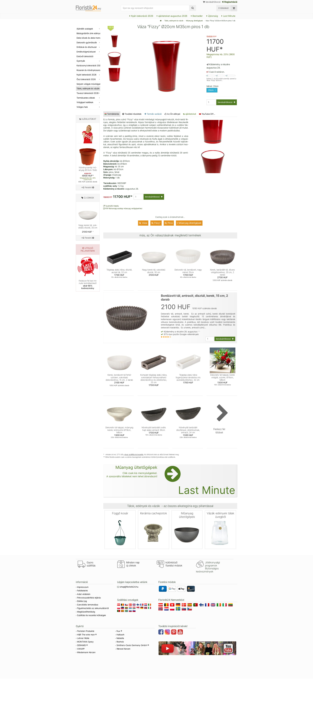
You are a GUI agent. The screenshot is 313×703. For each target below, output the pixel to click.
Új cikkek (89, 198)
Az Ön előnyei (173, 114)
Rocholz (120, 642)
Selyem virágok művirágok (88, 84)
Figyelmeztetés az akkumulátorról (93, 608)
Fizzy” (157, 223)
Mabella (120, 638)
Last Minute (228, 16)
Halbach (120, 634)
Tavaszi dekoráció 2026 (88, 93)
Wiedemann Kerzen (86, 652)
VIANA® (80, 649)
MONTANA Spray (85, 642)
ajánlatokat (190, 114)
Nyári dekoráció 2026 (141, 16)
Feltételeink (82, 590)
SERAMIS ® (82, 645)
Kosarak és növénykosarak (88, 70)
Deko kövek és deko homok (88, 38)
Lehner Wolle (83, 638)
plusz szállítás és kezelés (133, 454)
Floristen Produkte (85, 631)
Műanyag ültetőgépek (194, 21)
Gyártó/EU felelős (112, 206)
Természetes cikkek (86, 98)
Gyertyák (81, 61)
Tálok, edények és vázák (173, 21)
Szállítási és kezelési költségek (91, 615)
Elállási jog (82, 601)
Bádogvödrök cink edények (88, 33)
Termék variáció (154, 114)
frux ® (119, 631)
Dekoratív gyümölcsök (87, 42)
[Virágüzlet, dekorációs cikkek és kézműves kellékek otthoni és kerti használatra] (90, 8)
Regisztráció (230, 2)
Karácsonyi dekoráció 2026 (88, 65)
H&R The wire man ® (87, 634)
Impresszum (83, 587)
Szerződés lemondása (87, 604)
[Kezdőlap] (161, 21)
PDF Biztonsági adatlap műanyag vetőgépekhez (123, 208)
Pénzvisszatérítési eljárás (89, 597)
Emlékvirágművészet (86, 52)
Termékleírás (113, 114)
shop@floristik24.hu (129, 587)
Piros (170, 223)
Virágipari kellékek (85, 102)
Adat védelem (83, 594)
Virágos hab (82, 107)
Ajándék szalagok (85, 29)
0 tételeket (223, 8)
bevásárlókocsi (212, 2)
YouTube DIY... (208, 114)
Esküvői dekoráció (85, 56)
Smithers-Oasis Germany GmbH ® (133, 645)
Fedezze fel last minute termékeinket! (88, 284)
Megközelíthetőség (86, 612)
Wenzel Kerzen (123, 649)
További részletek (132, 114)
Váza (144, 223)
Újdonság (212, 16)
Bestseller (197, 16)
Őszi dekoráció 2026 (86, 79)
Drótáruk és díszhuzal (86, 47)
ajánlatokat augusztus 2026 (172, 16)
